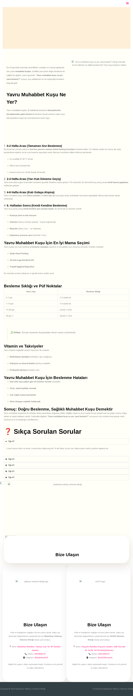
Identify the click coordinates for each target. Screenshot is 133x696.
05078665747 (40, 654)
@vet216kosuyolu (105, 657)
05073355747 (104, 654)
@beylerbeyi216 (41, 657)
